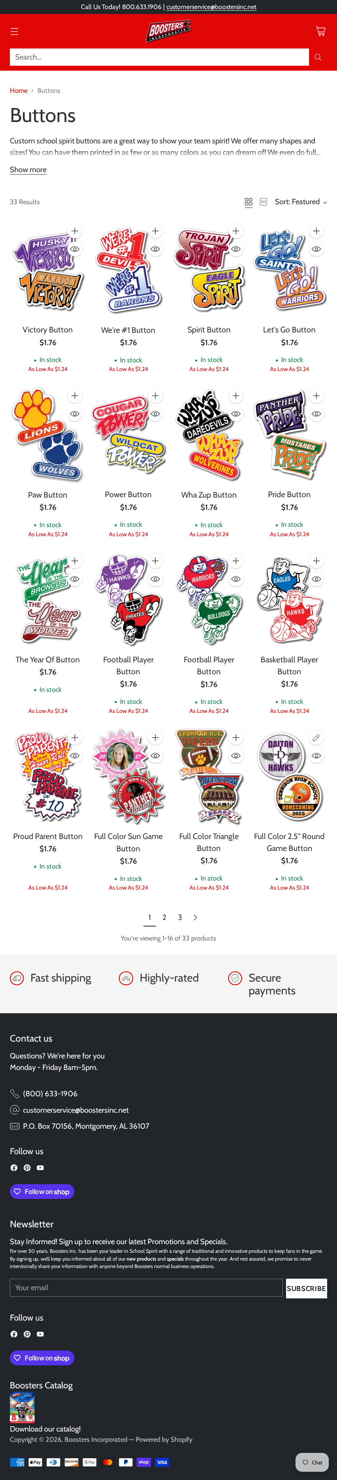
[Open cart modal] (320, 31)
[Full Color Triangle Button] (209, 776)
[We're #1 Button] (128, 269)
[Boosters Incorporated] (168, 31)
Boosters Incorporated (96, 1439)
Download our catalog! (45, 1429)
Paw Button (47, 495)
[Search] (318, 57)
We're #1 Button (128, 330)
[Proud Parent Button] (47, 776)
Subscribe (306, 1288)
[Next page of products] (195, 917)
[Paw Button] (47, 434)
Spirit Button (209, 329)
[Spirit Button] (209, 269)
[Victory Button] (47, 269)
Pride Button (289, 494)
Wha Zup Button (209, 495)
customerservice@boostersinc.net (211, 7)
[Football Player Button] (128, 599)
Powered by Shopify (164, 1439)
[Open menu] (14, 31)
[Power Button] (128, 434)
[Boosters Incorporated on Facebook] (14, 1169)
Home (19, 90)
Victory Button (48, 329)
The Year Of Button (48, 659)
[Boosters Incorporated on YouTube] (40, 1169)
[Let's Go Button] (289, 269)
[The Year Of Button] (47, 599)
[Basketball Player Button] (289, 599)
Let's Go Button (289, 329)
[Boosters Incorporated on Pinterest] (27, 1169)
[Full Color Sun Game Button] (128, 776)
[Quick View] (74, 249)
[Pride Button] (289, 434)
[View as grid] (249, 202)
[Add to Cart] (74, 231)
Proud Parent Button (48, 836)
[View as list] (263, 202)
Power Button (128, 494)
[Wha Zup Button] (209, 434)
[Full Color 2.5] (289, 776)
